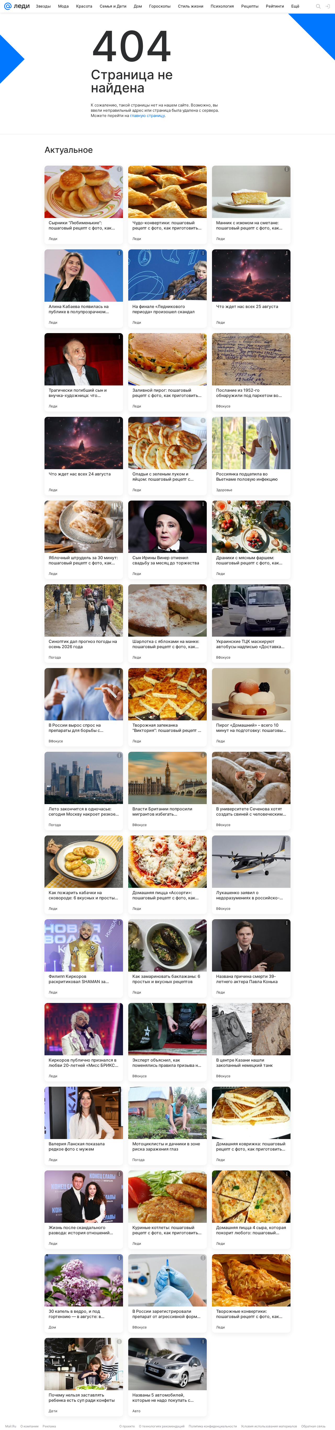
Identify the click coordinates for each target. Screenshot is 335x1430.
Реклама (49, 1426)
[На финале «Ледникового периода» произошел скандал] (167, 288)
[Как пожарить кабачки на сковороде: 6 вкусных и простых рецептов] (83, 874)
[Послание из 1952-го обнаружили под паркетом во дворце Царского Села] (251, 372)
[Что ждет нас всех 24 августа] (83, 456)
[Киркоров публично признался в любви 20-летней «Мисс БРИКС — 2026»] (83, 1042)
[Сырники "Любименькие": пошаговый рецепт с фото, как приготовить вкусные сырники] (83, 205)
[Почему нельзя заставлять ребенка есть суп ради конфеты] (83, 1377)
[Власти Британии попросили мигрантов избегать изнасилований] (167, 791)
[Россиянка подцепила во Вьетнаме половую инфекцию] (251, 456)
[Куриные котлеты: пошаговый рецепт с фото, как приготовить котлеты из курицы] (167, 1209)
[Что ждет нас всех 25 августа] (251, 288)
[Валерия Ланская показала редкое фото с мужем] (83, 1126)
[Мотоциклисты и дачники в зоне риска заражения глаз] (167, 1126)
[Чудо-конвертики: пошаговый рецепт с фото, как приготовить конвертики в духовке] (167, 205)
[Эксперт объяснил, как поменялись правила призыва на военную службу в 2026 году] (167, 1042)
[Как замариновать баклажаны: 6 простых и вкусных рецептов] (167, 958)
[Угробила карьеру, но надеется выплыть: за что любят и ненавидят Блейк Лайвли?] (251, 1377)
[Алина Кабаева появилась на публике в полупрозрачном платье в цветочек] (83, 288)
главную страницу (147, 115)
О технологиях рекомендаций (162, 1426)
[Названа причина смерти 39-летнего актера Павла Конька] (251, 958)
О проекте (127, 1426)
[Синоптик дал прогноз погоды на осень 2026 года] (83, 623)
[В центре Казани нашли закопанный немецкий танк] (251, 1042)
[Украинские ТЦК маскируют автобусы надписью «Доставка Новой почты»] (251, 623)
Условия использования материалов (269, 1426)
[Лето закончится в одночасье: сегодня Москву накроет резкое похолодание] (83, 791)
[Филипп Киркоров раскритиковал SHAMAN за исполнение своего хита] (83, 958)
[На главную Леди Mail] (21, 6)
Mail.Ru (10, 1426)
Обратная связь (313, 1426)
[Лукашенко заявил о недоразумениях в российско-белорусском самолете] (251, 874)
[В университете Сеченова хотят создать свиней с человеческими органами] (251, 791)
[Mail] (8, 6)
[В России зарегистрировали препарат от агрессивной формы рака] (167, 1293)
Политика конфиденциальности (213, 1426)
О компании (29, 1426)
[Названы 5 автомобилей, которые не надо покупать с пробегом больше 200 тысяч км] (167, 1377)
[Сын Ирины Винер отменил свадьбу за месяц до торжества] (167, 540)
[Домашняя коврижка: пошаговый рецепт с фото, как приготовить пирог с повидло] (251, 1126)
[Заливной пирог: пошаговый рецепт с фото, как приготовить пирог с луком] (167, 372)
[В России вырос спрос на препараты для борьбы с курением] (83, 707)
